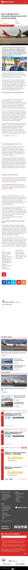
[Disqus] (14, 317)
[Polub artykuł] (4, 283)
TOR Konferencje (19, 497)
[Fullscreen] (25, 69)
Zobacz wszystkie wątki (6, 521)
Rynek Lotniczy (5, 498)
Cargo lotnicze (5, 510)
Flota (3, 517)
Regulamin (18, 501)
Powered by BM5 (13, 568)
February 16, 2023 (13, 135)
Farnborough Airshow (6, 515)
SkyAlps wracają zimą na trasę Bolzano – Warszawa (13, 352)
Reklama (18, 499)
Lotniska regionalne (6, 508)
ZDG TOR (18, 495)
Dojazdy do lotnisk (6, 506)
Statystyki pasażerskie (7, 507)
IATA (3, 511)
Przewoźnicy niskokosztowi (5, 513)
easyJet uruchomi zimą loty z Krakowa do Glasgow (19, 367)
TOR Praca (4, 499)
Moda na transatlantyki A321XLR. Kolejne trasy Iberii (19, 397)
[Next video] (8, 69)
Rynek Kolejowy (5, 494)
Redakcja (18, 498)
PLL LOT (3, 518)
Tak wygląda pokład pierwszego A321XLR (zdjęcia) (19, 404)
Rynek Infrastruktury (6, 495)
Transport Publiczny (6, 496)
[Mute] (12, 69)
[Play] (4, 69)
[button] (22, 450)
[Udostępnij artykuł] (9, 283)
